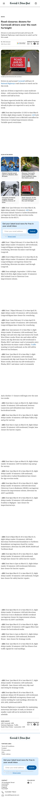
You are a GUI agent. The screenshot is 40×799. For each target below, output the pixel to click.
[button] (4, 3)
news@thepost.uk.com (12, 795)
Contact (4, 748)
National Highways (8, 83)
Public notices (6, 754)
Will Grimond (6, 42)
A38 (27, 210)
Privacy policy (6, 750)
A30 (33, 115)
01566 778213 (11, 792)
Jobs (3, 752)
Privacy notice (12, 236)
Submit (32, 231)
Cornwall (21, 81)
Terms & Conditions (8, 746)
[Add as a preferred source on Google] (21, 43)
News (3, 17)
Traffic (33, 345)
